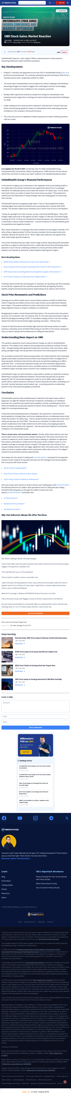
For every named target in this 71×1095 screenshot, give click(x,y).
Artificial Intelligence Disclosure (10, 1083)
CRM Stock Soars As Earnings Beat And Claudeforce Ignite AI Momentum (32, 272)
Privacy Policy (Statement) (34, 1076)
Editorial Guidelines (18, 1080)
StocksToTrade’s (14, 492)
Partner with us (29, 922)
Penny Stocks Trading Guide (14, 468)
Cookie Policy (25, 1083)
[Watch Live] (54, 3)
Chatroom (41, 922)
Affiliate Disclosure (31, 1080)
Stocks (4, 889)
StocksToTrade (62, 485)
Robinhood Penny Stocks (13, 504)
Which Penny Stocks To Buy (46, 884)
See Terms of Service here (49, 939)
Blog (3, 877)
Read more (19, 644)
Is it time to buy (14, 51)
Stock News (6, 881)
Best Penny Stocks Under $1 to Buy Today (20, 474)
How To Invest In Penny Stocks (48, 888)
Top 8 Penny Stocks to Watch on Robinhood (20, 479)
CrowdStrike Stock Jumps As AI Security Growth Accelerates (34, 767)
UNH (63, 73)
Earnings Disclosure (49, 1076)
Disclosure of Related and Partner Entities (43, 1083)
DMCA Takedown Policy (45, 1080)
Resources (5, 893)
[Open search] (50, 3)
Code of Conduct (6, 1080)
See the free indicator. (35, 613)
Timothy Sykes (39, 457)
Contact (50, 922)
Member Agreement (63, 1076)
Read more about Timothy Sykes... (16, 858)
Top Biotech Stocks (11, 509)
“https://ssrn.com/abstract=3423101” (41, 1070)
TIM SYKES (8, 40)
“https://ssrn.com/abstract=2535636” (16, 1064)
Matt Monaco (36, 42)
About (3, 898)
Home (20, 922)
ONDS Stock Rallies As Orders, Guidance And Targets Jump (34, 801)
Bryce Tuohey (17, 42)
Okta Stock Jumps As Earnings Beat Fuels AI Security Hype (33, 784)
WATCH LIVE (61, 2)
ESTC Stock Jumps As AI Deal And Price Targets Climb (25, 277)
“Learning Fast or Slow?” (35, 963)
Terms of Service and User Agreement (12, 1076)
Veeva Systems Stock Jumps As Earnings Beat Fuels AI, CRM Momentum (32, 267)
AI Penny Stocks (10, 498)
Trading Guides (7, 885)
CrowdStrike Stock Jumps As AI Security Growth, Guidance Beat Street (35, 775)
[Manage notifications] (65, 1082)
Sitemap (60, 1083)
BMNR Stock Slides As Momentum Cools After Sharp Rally (26, 262)
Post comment (35, 727)
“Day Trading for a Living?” (43, 980)
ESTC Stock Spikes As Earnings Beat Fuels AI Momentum (33, 793)
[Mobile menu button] (68, 3)
